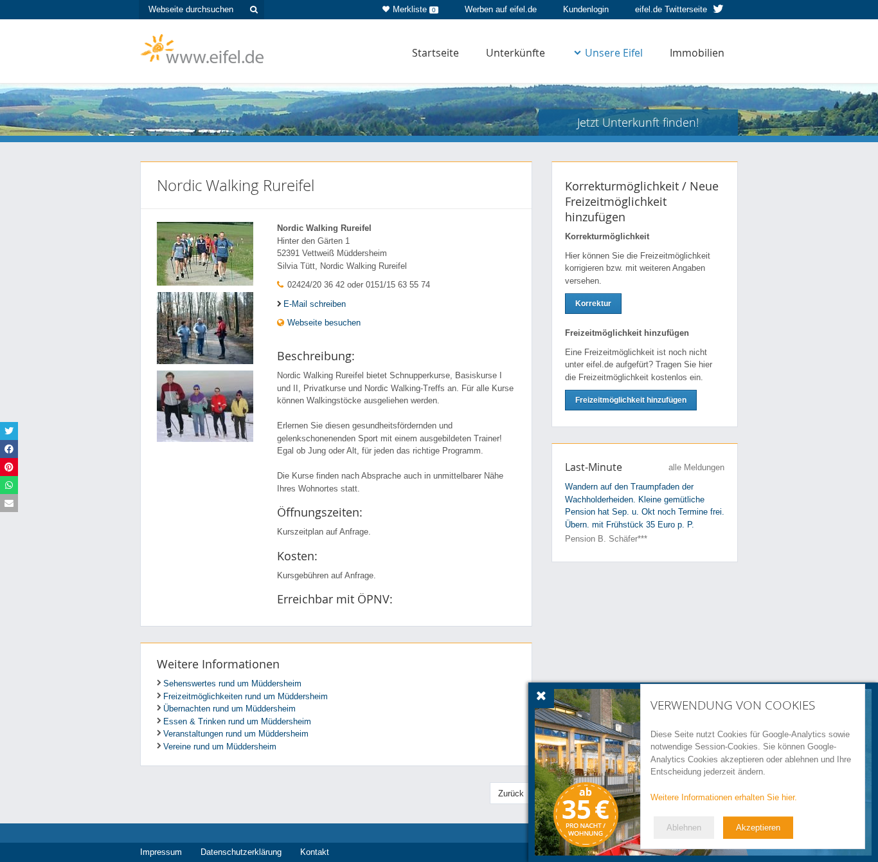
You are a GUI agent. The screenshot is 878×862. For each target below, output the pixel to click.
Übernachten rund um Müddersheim (229, 708)
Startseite (435, 53)
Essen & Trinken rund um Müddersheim (237, 721)
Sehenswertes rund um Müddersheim (232, 683)
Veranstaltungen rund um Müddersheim (236, 733)
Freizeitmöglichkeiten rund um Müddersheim (245, 696)
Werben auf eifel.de (501, 9)
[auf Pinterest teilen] (9, 467)
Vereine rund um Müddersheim (219, 746)
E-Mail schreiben (314, 304)
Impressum (161, 852)
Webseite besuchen (323, 322)
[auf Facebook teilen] (9, 449)
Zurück (511, 793)
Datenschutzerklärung (241, 852)
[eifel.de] (202, 47)
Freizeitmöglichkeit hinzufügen (630, 400)
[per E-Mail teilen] (9, 503)
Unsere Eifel (614, 53)
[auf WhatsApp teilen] (9, 485)
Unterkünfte (515, 53)
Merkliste (414, 9)
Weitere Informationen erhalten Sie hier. (723, 797)
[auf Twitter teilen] (9, 431)
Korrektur (593, 303)
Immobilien (697, 53)
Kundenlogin (586, 9)
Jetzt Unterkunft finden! (638, 122)
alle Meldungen (696, 467)
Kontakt (314, 852)
